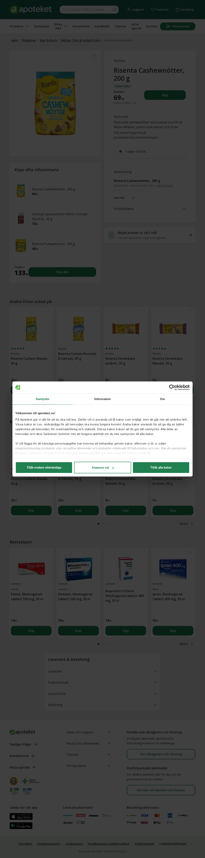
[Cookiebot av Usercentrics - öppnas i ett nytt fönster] (172, 387)
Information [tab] (102, 399)
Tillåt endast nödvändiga (44, 467)
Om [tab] (162, 399)
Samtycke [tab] (42, 399)
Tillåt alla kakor (161, 467)
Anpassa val (100, 467)
